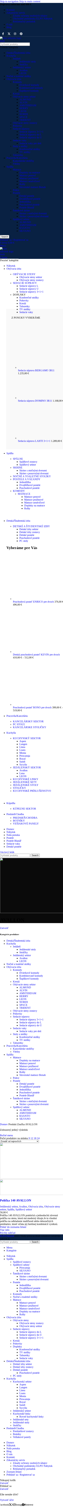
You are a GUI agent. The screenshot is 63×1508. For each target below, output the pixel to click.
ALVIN (23, 102)
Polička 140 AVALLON (15, 1200)
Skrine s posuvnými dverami (33, 216)
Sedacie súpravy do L (30, 134)
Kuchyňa (11, 55)
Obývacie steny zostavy (25, 122)
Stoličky (23, 64)
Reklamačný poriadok (24, 21)
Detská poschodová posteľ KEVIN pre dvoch (36, 654)
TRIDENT (25, 120)
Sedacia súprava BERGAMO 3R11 (36, 370)
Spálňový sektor (21, 219)
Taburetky (18, 155)
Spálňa (9, 166)
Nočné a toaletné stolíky (18, 76)
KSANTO (24, 228)
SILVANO (25, 231)
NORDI (23, 114)
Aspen (22, 741)
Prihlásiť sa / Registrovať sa (20, 1474)
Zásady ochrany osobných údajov (30, 15)
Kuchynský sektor (22, 1381)
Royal (22, 758)
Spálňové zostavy (28, 461)
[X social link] (9, 33)
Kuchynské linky (21, 1413)
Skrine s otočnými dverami (33, 213)
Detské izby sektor (28, 529)
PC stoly (23, 540)
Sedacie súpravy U (29, 288)
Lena (22, 773)
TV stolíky (24, 152)
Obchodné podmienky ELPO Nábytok (32, 18)
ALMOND (25, 99)
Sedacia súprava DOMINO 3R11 (35, 400)
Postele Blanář (26, 207)
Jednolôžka (25, 201)
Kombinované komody (31, 87)
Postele (16, 193)
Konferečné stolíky (29, 297)
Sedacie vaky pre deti (30, 143)
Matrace (17, 169)
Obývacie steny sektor (24, 96)
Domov (4, 1124)
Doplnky (17, 1346)
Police (16, 190)
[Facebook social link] (3, 33)
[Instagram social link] (15, 33)
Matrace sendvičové (29, 181)
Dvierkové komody (29, 85)
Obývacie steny (21, 1320)
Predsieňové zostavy (23, 1431)
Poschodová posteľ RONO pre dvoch (32, 707)
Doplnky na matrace (29, 172)
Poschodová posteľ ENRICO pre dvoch (33, 601)
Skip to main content (29, 1)
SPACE (23, 117)
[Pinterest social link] (21, 33)
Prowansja (24, 755)
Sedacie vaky (19, 140)
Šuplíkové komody (29, 90)
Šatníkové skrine (21, 210)
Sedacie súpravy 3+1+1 (31, 131)
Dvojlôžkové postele (29, 198)
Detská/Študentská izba (18, 52)
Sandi (22, 761)
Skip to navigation (9, 1)
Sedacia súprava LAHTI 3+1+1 (34, 441)
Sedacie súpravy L (28, 286)
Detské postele (26, 195)
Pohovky (17, 125)
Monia (22, 752)
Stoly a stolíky (20, 146)
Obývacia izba (13, 79)
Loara (22, 750)
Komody (17, 82)
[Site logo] (12, 41)
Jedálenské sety (21, 1419)
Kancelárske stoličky (23, 160)
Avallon (23, 70)
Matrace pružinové (28, 178)
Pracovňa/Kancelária (17, 158)
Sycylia (23, 764)
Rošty (22, 184)
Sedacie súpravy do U (30, 137)
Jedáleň (17, 58)
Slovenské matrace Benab (32, 187)
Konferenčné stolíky (29, 149)
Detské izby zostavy (29, 532)
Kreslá (16, 93)
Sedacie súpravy (21, 128)
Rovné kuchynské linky (31, 1416)
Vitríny (16, 163)
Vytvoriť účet (7, 1500)
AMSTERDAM (27, 105)
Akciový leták (7, 852)
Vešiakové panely (22, 1437)
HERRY (23, 108)
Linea (22, 747)
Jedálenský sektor (22, 67)
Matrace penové (27, 175)
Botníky (17, 1434)
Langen (23, 744)
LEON (22, 73)
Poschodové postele (29, 204)
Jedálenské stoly (27, 61)
